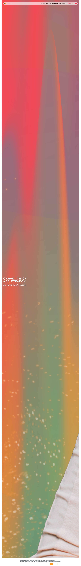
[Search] (76, 3)
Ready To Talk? (70, 3)
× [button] (59, 559)
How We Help (43, 3)
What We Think (55, 3)
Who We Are (49, 3)
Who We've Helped (63, 3)
